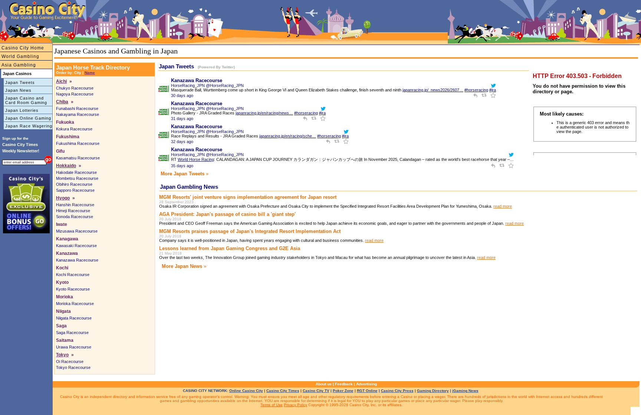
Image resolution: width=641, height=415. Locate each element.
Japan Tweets (20, 82)
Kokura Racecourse (74, 129)
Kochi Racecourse (72, 274)
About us (324, 384)
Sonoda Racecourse (74, 216)
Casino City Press (397, 391)
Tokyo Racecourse (73, 367)
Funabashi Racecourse (77, 108)
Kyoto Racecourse (73, 289)
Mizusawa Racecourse (77, 231)
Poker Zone (343, 391)
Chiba (62, 101)
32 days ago (182, 141)
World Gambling (20, 56)
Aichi (61, 81)
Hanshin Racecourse (75, 204)
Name (90, 73)
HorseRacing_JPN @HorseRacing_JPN (207, 85)
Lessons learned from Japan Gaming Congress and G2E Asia (229, 248)
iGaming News (465, 391)
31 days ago (182, 118)
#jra (492, 90)
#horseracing (476, 90)
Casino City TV (316, 391)
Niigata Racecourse (74, 318)
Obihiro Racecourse (74, 184)
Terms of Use (271, 405)
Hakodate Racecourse (76, 172)
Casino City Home (22, 48)
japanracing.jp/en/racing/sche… (287, 136)
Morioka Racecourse (75, 303)
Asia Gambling (18, 65)
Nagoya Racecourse (74, 94)
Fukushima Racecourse (77, 143)
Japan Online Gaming (28, 118)
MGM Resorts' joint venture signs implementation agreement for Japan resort (247, 197)
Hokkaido (66, 165)
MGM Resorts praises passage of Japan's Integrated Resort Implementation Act (250, 231)
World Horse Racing (196, 159)
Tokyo (62, 354)
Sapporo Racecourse (75, 190)
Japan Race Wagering (28, 126)
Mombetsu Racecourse (77, 178)
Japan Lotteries (22, 110)
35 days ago (182, 165)
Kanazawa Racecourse (77, 260)
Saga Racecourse (72, 332)
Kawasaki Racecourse (76, 245)
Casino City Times (282, 391)
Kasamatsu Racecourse (78, 158)
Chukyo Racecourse (74, 88)
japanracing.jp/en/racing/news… (264, 113)
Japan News (18, 90)
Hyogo (63, 198)
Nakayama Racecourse (77, 114)
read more (502, 206)
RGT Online (367, 391)
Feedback (344, 384)
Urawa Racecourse (73, 347)
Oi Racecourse (69, 361)
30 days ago (182, 95)
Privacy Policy (295, 405)
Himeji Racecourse (73, 210)
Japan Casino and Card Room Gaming (26, 100)
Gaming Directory (433, 391)
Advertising (366, 384)
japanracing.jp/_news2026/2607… (432, 90)
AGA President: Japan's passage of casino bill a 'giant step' (227, 214)
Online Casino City (246, 391)
